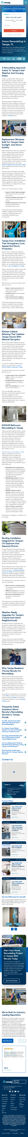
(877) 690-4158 (7, 1089)
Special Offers (22, 1099)
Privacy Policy (9, 34)
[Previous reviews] (20, 1041)
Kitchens (12, 1103)
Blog (3, 1110)
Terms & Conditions (17, 34)
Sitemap (22, 1133)
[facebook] (10, 1091)
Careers (3, 1108)
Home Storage (14, 1109)
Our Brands (4, 1101)
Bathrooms (13, 1097)
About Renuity (5, 1097)
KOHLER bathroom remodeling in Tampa (13, 452)
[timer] (14, 803)
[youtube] (15, 1091)
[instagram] (12, 1091)
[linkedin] (18, 1091)
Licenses (21, 1106)
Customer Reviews (4, 1106)
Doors (12, 1101)
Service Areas (5, 1099)
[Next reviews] (24, 1041)
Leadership (4, 1103)
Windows (13, 1099)
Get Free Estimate (16, 1081)
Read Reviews (7, 1041)
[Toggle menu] (25, 2)
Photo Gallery (22, 1097)
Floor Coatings (14, 1107)
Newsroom (4, 1112)
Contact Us (21, 1101)
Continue (14, 30)
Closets (12, 1105)
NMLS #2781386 (21, 1104)
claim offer (14, 817)
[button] (14, 772)
